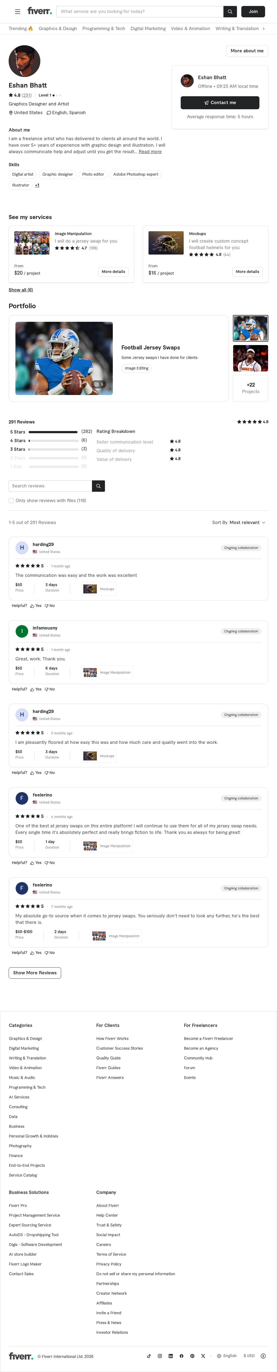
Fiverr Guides (108, 1068)
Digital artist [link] (22, 174)
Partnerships (107, 1284)
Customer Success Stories (119, 1048)
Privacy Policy (108, 1264)
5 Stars (17, 432)
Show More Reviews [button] (35, 973)
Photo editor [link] (93, 174)
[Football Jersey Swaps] (250, 328)
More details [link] (113, 272)
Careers (103, 1245)
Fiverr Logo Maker (25, 1264)
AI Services (19, 1097)
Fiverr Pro (18, 1206)
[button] (17, 11)
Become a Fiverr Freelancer (208, 1039)
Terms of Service (111, 1255)
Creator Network (111, 1294)
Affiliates (104, 1303)
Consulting (18, 1107)
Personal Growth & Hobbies (33, 1136)
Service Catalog (23, 1175)
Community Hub (198, 1058)
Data (13, 1117)
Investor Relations (112, 1333)
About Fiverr (107, 1206)
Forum (189, 1068)
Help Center (107, 1215)
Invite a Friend (108, 1313)
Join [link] (253, 11)
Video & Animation (190, 29)
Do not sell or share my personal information (135, 1274)
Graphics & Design (58, 29)
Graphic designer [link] (57, 174)
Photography (20, 1146)
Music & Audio (22, 1078)
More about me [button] (247, 51)
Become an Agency (201, 1048)
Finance (16, 1156)
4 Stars (17, 441)
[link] (149, 1356)
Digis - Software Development (35, 1245)
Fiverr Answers (110, 1078)
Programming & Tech (104, 29)
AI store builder (23, 1255)
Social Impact (108, 1235)
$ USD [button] (249, 1356)
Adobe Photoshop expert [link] (135, 174)
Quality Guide (108, 1058)
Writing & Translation (27, 1058)
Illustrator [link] (20, 185)
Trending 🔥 (21, 29)
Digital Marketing (148, 29)
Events (190, 1078)
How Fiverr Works (112, 1039)
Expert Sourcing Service (30, 1225)
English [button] (230, 1356)
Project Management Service (34, 1215)
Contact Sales (21, 1274)
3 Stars (17, 449)
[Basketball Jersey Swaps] (250, 358)
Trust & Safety (109, 1225)
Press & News (108, 1323)
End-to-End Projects (27, 1166)
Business (16, 1127)
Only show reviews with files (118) (51, 501)
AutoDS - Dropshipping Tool (33, 1235)
